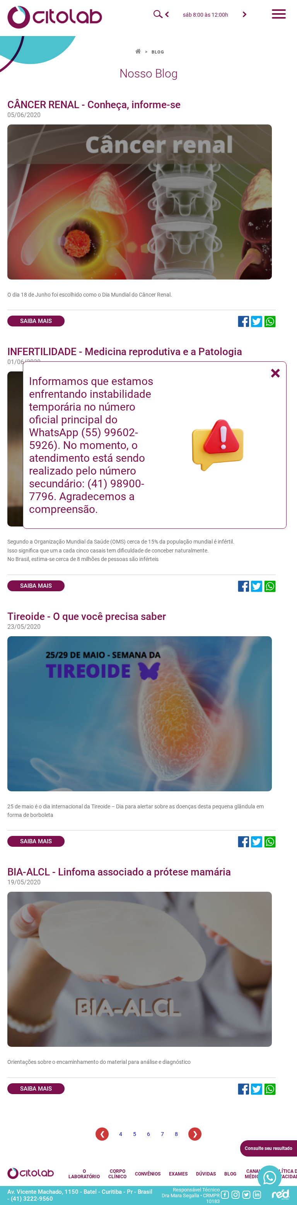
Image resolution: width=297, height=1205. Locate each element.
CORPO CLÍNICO (117, 1174)
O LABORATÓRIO (84, 1174)
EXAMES (178, 1174)
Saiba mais (36, 321)
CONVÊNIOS (147, 1174)
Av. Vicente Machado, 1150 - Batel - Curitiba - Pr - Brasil (79, 1191)
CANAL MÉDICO (254, 1174)
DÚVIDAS (206, 1174)
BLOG (158, 52)
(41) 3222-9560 (32, 1198)
